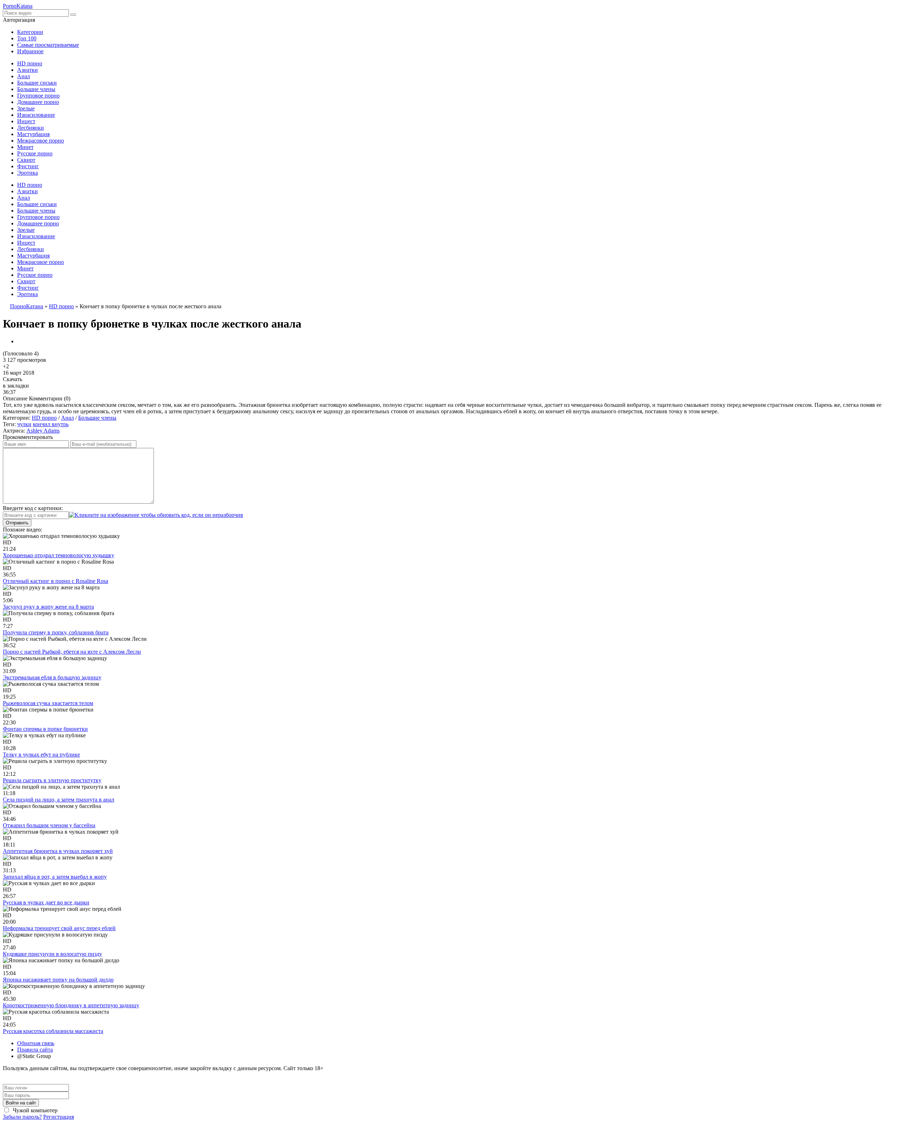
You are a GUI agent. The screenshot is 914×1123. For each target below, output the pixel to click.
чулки (24, 424)
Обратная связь (35, 1043)
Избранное (30, 51)
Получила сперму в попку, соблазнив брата (56, 632)
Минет (25, 147)
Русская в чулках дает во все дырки (46, 902)
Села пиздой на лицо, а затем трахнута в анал (58, 800)
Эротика (27, 173)
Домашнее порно (38, 102)
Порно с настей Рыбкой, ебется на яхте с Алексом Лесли (72, 652)
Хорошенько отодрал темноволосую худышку (58, 555)
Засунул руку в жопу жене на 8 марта (48, 607)
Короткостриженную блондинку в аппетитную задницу (71, 1005)
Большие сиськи (37, 83)
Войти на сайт (21, 1102)
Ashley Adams (43, 431)
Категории (30, 32)
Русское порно (34, 153)
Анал (23, 76)
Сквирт (26, 160)
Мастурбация (33, 134)
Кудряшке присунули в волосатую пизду (52, 954)
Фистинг (28, 166)
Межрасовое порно (40, 141)
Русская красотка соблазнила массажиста (53, 1031)
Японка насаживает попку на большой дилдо (58, 980)
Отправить (17, 522)
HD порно (29, 63)
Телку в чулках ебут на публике (41, 755)
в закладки (16, 386)
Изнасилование (36, 115)
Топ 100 (26, 38)
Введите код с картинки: (33, 508)
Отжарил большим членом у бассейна (49, 825)
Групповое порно (38, 96)
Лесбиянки (30, 128)
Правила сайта (35, 1050)
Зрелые (26, 108)
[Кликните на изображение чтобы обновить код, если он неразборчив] (156, 515)
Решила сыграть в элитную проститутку (52, 780)
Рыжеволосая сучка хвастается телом (48, 703)
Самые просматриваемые (48, 45)
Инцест (26, 121)
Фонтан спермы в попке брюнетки (45, 729)
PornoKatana (17, 6)
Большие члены (36, 89)
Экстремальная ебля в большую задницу (52, 677)
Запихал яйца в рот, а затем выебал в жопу (55, 877)
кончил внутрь (51, 424)
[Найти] (73, 15)
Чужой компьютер (34, 1110)
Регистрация (58, 1117)
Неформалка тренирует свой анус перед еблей (59, 928)
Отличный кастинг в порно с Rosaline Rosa (55, 581)
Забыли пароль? (22, 1117)
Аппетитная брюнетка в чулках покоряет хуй (58, 851)
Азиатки (27, 70)
